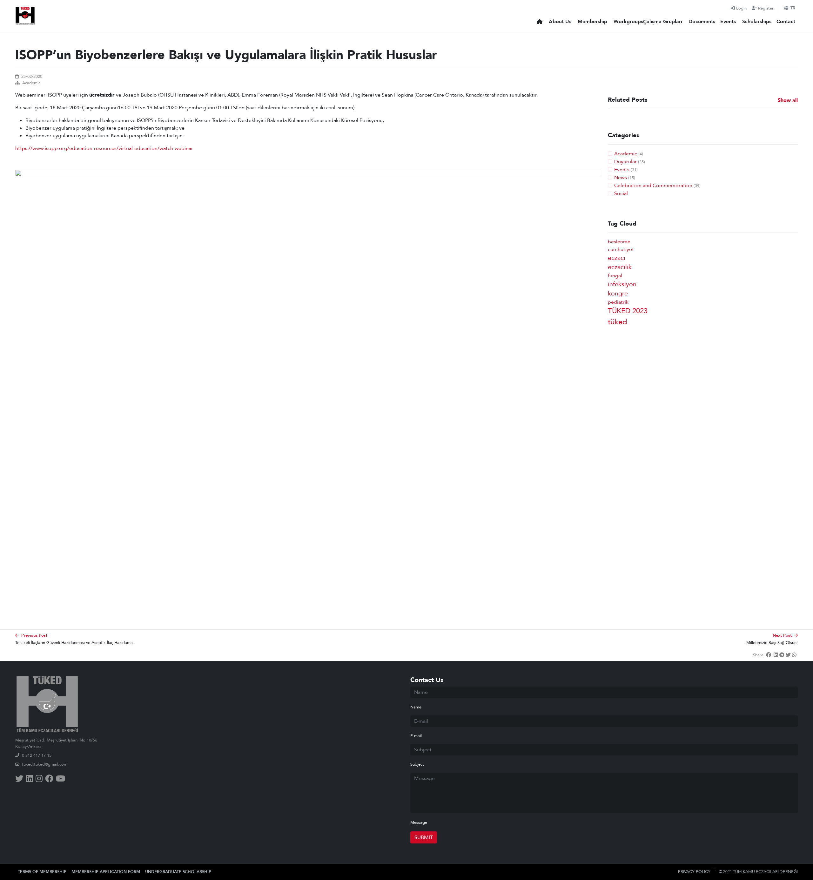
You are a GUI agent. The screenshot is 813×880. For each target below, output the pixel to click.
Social (621, 193)
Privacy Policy (694, 872)
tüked (617, 322)
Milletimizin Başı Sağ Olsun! (772, 643)
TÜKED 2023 (628, 311)
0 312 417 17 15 (36, 755)
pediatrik (618, 302)
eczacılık (620, 267)
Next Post (782, 635)
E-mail (416, 736)
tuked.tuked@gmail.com (44, 764)
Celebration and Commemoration (653, 185)
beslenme (619, 241)
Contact (785, 21)
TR (792, 8)
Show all (788, 101)
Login (741, 8)
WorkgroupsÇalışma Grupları (648, 21)
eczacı (616, 258)
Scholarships (756, 21)
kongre (618, 293)
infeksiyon (622, 284)
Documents (702, 21)
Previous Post (34, 635)
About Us (560, 21)
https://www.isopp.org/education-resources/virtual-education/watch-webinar (104, 148)
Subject (417, 764)
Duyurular (625, 161)
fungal (615, 275)
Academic (31, 83)
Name (415, 707)
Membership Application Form (105, 872)
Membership (592, 21)
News (620, 177)
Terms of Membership (42, 872)
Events (728, 21)
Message (418, 822)
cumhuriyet (621, 249)
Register (766, 8)
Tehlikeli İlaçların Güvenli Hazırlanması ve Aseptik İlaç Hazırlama (74, 643)
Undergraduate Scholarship (178, 872)
